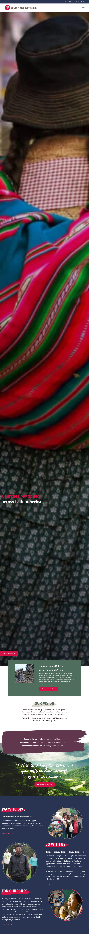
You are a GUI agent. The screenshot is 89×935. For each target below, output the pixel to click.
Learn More (6, 925)
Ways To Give (6, 833)
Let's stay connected (9, 654)
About (69, 2)
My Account (80, 2)
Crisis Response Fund (48, 689)
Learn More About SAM (44, 785)
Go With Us (49, 884)
